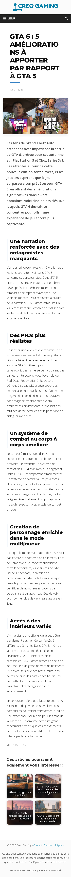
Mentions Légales (54, 845)
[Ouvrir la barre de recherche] (66, 18)
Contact (37, 845)
